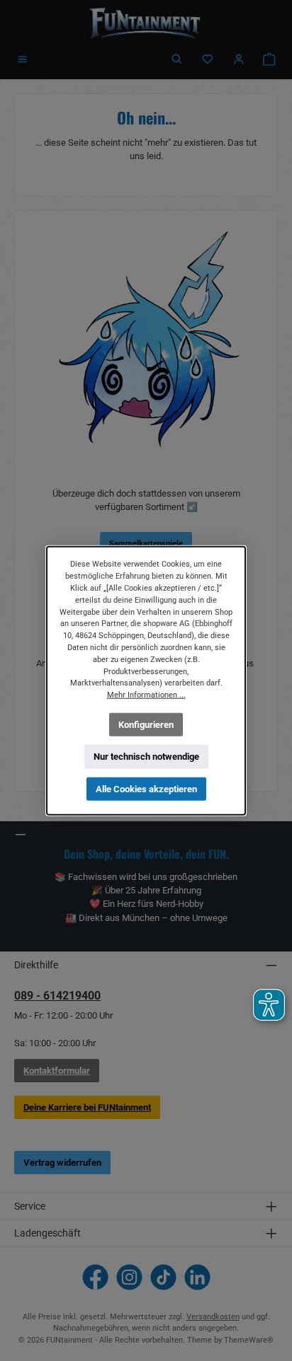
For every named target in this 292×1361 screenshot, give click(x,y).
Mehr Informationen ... (146, 695)
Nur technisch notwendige (146, 756)
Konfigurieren (146, 724)
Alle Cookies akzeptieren (146, 789)
